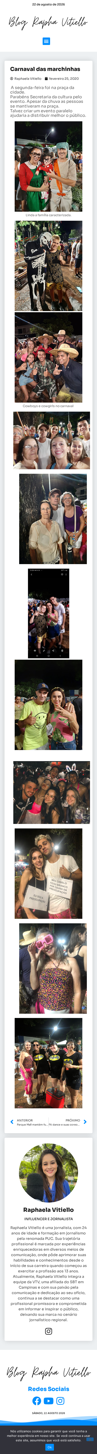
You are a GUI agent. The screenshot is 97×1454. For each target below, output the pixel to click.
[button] (46, 41)
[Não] (90, 1439)
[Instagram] (49, 1331)
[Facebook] (36, 1400)
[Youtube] (48, 1400)
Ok (50, 1447)
